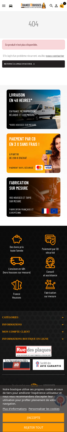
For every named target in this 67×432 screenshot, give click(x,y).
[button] (56, 5)
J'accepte (33, 418)
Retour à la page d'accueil (20, 64)
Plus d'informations (15, 408)
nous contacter (55, 55)
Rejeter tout (33, 427)
